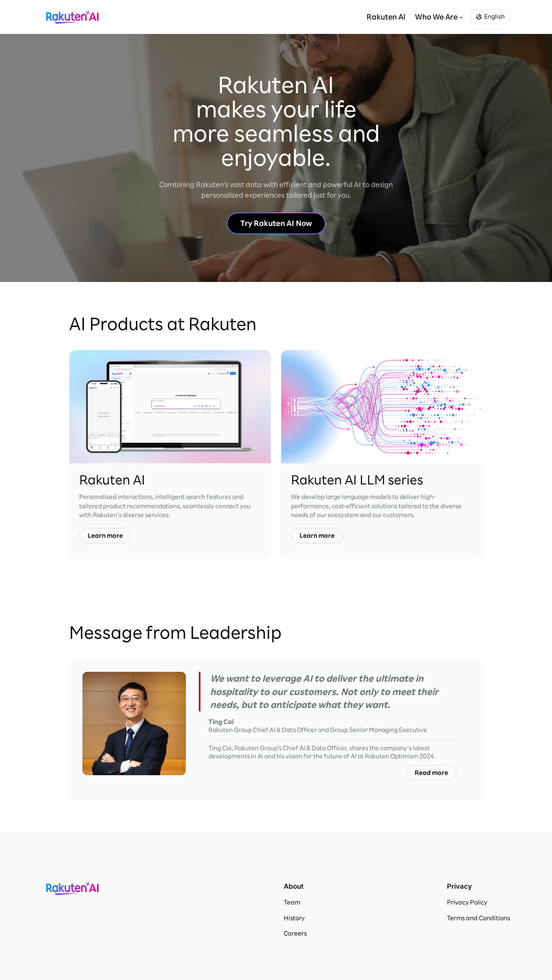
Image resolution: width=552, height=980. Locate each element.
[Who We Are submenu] (461, 17)
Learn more (105, 535)
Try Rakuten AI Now (276, 223)
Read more (431, 773)
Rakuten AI (72, 17)
